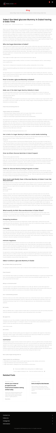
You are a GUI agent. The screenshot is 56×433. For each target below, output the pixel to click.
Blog (15, 13)
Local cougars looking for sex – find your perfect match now (29, 371)
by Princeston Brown (18, 24)
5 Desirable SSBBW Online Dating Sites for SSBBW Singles (28, 369)
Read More (7, 399)
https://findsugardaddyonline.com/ (18, 131)
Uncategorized (29, 24)
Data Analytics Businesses (40, 383)
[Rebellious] (10, 3)
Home (11, 13)
